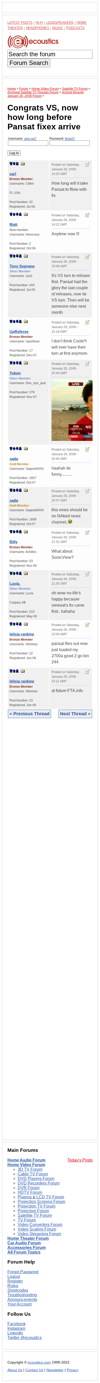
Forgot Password (22, 1272)
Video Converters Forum (40, 1224)
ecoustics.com (39, 1362)
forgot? (70, 138)
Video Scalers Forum (37, 1229)
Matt (13, 224)
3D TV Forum (30, 1169)
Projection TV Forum (36, 1206)
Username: (22, 138)
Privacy (72, 1370)
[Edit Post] (87, 164)
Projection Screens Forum (41, 1201)
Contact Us (34, 1370)
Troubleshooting (22, 1295)
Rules (12, 1286)
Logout (13, 1276)
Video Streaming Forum (39, 1234)
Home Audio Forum (26, 1160)
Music (57, 28)
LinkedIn (15, 1333)
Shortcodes (17, 1290)
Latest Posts (20, 23)
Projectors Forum (33, 1211)
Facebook (16, 1324)
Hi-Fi (39, 23)
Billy (13, 542)
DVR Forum (28, 1188)
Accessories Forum (26, 1247)
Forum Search (28, 62)
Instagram (16, 1328)
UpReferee (18, 331)
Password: (62, 138)
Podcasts (75, 28)
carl (12, 174)
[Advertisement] (50, 933)
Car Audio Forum (24, 1243)
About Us (14, 1370)
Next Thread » (75, 713)
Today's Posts (80, 1160)
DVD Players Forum (36, 1178)
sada (13, 458)
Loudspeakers (60, 23)
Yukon (15, 373)
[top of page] (11, 163)
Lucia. (14, 583)
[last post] (17, 163)
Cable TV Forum (33, 1174)
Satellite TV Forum (35, 1215)
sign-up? (30, 138)
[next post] (14, 163)
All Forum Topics (24, 1252)
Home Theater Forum (28, 1238)
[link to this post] (22, 163)
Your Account (19, 1304)
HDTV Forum (30, 1192)
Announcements (22, 1299)
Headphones (37, 28)
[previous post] (14, 214)
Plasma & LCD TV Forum (41, 1197)
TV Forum (27, 1220)
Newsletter (55, 1370)
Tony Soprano (22, 266)
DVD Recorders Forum (38, 1183)
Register (15, 1281)
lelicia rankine (21, 634)
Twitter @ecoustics (24, 1337)
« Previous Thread (29, 713)
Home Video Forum (26, 1165)
